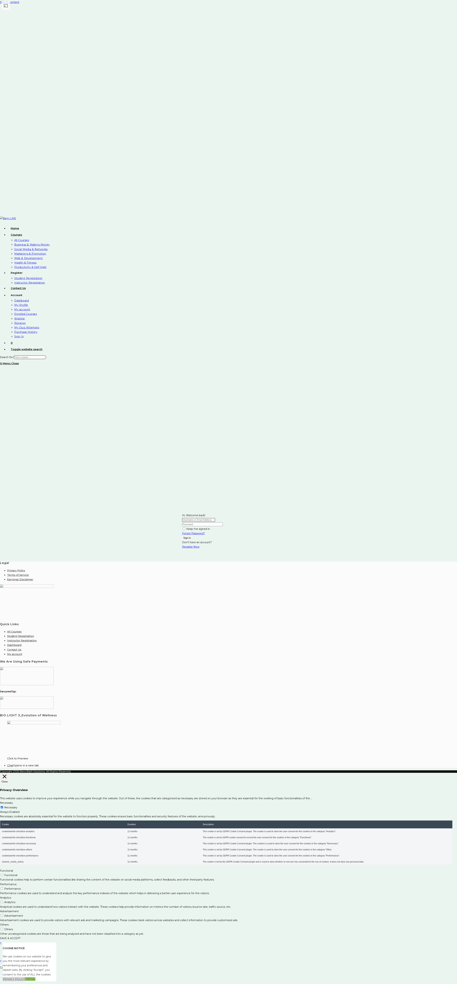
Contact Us (14, 649)
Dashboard (14, 645)
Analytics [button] (5, 897)
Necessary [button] (6, 802)
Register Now (190, 546)
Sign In (187, 538)
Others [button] (4, 924)
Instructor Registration (22, 640)
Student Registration (20, 636)
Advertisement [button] (9, 911)
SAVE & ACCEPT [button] (10, 938)
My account (14, 654)
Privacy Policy (16, 570)
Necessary (10, 807)
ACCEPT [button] (30, 979)
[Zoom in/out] (1, 975)
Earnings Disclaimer (20, 579)
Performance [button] (8, 884)
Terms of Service (18, 575)
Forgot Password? (193, 533)
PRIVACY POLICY (14, 979)
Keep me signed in (198, 529)
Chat (10, 765)
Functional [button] (6, 870)
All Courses (14, 631)
